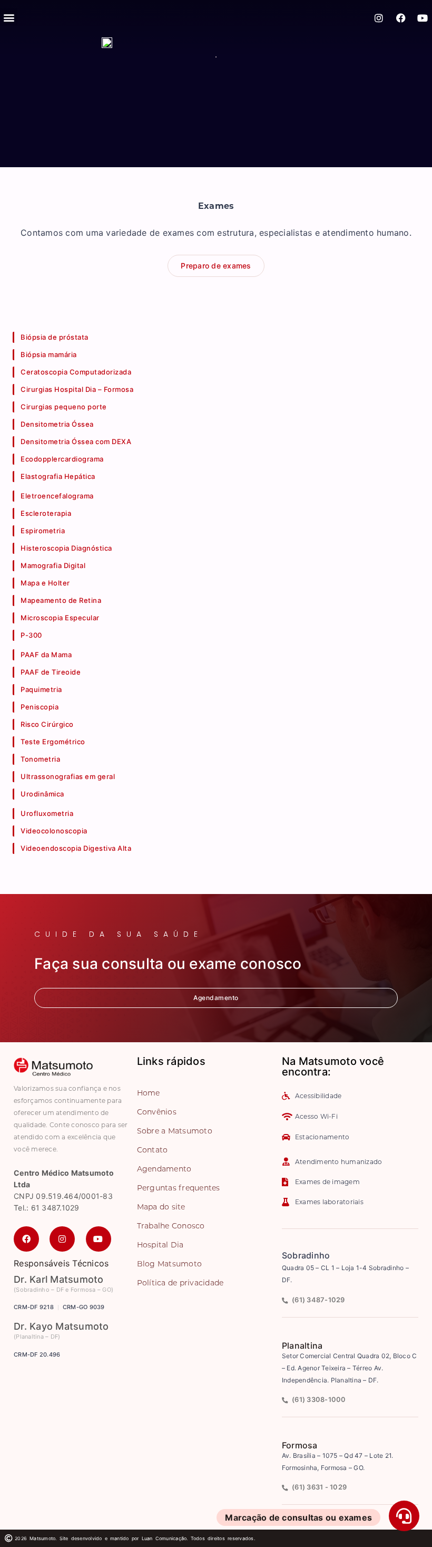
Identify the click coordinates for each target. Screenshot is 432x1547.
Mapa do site (161, 1207)
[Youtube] (422, 17)
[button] (8, 17)
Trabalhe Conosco (171, 1226)
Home (148, 1093)
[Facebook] (400, 17)
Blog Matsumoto (169, 1264)
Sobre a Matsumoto (174, 1131)
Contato (152, 1150)
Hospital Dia (160, 1245)
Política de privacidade (180, 1282)
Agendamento (164, 1169)
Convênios (156, 1112)
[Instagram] (379, 17)
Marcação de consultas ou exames (298, 1517)
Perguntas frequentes (178, 1188)
